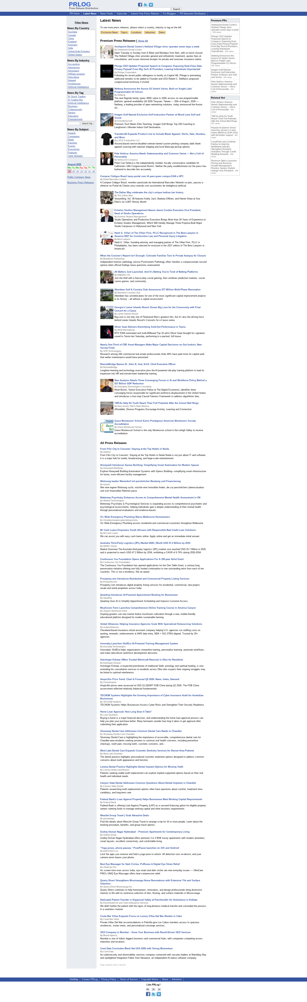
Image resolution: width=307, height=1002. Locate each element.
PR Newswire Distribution (193, 13)
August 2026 (74, 164)
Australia (72, 32)
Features (72, 152)
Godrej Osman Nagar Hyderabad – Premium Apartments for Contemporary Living (145, 831)
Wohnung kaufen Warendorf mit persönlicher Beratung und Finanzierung (140, 481)
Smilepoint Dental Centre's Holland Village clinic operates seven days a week (156, 46)
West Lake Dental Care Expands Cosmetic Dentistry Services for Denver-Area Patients (147, 750)
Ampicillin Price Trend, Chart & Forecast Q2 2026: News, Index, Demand (139, 679)
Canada (72, 35)
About (165, 979)
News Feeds (106, 13)
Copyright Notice (149, 979)
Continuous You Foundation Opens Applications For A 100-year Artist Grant (142, 559)
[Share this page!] (145, 5)
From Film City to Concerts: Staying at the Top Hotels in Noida (134, 449)
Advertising (74, 67)
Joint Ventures (75, 156)
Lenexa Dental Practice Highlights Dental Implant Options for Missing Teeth (141, 766)
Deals (71, 139)
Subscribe (122, 13)
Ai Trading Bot (75, 100)
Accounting (74, 64)
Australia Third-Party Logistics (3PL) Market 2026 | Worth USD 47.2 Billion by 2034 (145, 543)
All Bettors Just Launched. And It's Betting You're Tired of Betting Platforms (156, 271)
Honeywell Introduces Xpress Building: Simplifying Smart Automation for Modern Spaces (150, 465)
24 (77, 171)
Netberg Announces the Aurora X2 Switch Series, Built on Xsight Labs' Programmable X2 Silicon (223, 59)
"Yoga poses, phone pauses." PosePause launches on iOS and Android (139, 848)
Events (71, 146)
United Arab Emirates (79, 51)
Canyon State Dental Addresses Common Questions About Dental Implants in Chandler (148, 783)
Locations (136, 32)
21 (89, 171)
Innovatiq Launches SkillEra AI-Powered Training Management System (139, 643)
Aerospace (73, 70)
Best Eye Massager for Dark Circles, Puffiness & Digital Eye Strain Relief (140, 864)
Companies (74, 136)
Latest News (89, 13)
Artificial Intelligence (78, 87)
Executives (74, 149)
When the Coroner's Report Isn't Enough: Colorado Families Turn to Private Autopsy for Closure (153, 255)
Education (73, 116)
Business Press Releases (80, 182)
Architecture (74, 83)
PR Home (75, 13)
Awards (72, 133)
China (71, 38)
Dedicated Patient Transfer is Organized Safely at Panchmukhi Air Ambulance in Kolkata (148, 899)
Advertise (177, 979)
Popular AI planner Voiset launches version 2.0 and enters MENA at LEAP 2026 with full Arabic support (224, 131)
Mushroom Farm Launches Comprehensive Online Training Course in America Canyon (148, 607)
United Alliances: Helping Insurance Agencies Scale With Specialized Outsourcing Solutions (151, 624)
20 (93, 171)
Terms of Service (129, 979)
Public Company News (79, 177)
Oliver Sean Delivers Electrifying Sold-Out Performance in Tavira (149, 327)
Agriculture (73, 77)
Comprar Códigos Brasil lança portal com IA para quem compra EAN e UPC (142, 176)
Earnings (72, 143)
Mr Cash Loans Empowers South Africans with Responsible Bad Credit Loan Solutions (148, 530)
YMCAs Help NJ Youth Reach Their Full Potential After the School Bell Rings (156, 403)
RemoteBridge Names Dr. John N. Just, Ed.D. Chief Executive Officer (138, 364)
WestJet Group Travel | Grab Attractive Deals (124, 815)
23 (81, 171)
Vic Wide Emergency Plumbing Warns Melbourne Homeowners (135, 517)
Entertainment (75, 119)
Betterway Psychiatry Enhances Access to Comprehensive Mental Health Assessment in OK (150, 497)
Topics (124, 32)
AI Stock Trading (76, 96)
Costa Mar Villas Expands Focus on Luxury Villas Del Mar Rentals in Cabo (141, 916)
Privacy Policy (108, 979)
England (72, 41)
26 (69, 171)
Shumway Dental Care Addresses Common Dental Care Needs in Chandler (141, 731)
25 (73, 171)
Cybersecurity (75, 109)
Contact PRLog (90, 979)
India (70, 48)
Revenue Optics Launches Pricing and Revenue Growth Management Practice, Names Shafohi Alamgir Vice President (224, 165)
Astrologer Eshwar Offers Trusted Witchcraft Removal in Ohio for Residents (141, 659)
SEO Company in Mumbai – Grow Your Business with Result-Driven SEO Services (145, 932)
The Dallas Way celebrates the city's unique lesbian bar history (148, 192)
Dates (162, 32)
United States (75, 54)
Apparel (72, 80)
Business (73, 106)
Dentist (71, 112)
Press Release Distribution (83, 8)
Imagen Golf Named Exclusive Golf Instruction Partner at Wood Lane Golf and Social (224, 73)
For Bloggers (169, 13)
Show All (143, 41)
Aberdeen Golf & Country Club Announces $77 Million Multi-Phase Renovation (157, 289)
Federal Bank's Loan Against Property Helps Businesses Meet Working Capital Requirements (151, 799)
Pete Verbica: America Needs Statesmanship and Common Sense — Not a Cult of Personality (224, 85)
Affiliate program (76, 74)
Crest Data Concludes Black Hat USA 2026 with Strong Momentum (136, 948)
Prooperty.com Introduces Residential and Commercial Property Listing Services (144, 578)
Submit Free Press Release (145, 13)
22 (85, 171)
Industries (150, 32)
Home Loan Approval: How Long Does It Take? (126, 711)
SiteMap (74, 979)
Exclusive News (109, 32)
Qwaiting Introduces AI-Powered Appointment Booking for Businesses (139, 595)
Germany (72, 45)
